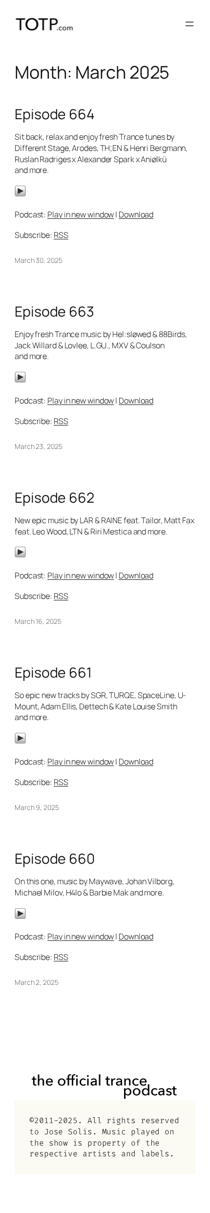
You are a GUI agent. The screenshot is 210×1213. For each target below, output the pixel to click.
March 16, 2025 (38, 621)
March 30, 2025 (39, 260)
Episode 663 (54, 311)
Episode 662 (54, 498)
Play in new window (80, 214)
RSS (61, 235)
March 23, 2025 (39, 446)
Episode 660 (55, 859)
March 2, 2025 (37, 982)
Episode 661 (53, 673)
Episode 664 (55, 114)
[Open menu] (189, 24)
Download (136, 214)
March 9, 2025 (37, 807)
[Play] (20, 194)
